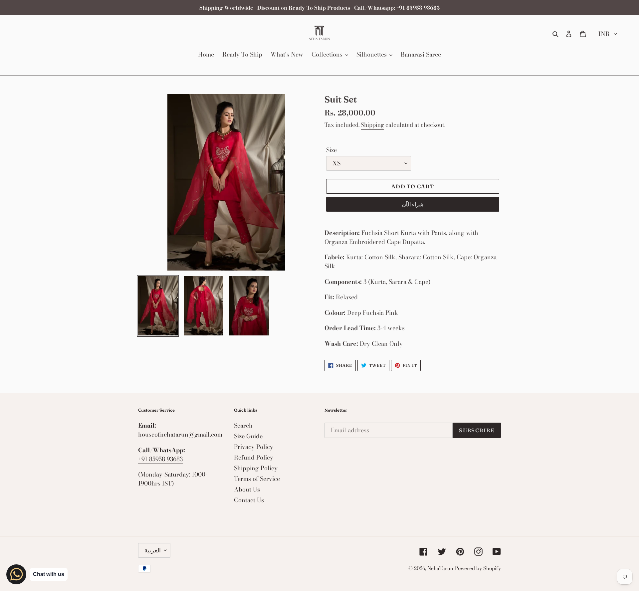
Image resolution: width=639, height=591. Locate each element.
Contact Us (249, 499)
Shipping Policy (256, 468)
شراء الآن (412, 204)
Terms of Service (257, 478)
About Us (247, 489)
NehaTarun (440, 568)
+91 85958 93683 (160, 459)
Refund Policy (253, 457)
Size (331, 149)
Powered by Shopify (478, 568)
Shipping (372, 124)
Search (243, 425)
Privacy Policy (253, 446)
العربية (152, 550)
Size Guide (248, 436)
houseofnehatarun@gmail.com (180, 434)
